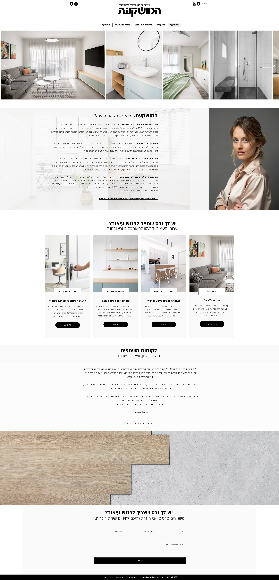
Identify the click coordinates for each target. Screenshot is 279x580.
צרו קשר (125, 190)
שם (182, 531)
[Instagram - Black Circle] (76, 4)
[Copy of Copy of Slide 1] (138, 423)
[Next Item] (274, 65)
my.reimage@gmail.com (152, 577)
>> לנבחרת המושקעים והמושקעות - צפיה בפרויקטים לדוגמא (128, 198)
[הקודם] (16, 396)
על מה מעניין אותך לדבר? (174, 544)
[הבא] (263, 396)
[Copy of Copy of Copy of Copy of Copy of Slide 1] (130, 423)
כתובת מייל (119, 531)
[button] (194, 4)
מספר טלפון (149, 531)
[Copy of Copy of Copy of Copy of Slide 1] (143, 423)
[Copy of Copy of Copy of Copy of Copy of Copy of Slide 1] (127, 423)
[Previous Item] (5, 65)
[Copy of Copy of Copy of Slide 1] (140, 423)
